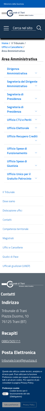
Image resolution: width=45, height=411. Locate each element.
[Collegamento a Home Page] (22, 13)
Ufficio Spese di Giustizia (17, 163)
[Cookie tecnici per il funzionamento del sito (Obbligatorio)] (5, 393)
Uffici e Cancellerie (12, 47)
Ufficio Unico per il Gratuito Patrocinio (19, 176)
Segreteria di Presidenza (15, 96)
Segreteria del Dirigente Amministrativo (22, 83)
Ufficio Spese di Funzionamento (17, 150)
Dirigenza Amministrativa (17, 70)
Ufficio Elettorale (18, 128)
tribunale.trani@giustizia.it (19, 360)
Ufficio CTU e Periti (19, 119)
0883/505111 (11, 341)
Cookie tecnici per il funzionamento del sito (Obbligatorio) (20, 394)
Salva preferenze (11, 404)
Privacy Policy (28, 404)
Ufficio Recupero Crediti (22, 136)
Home (5, 43)
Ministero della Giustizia (14, 3)
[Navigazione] (6, 28)
